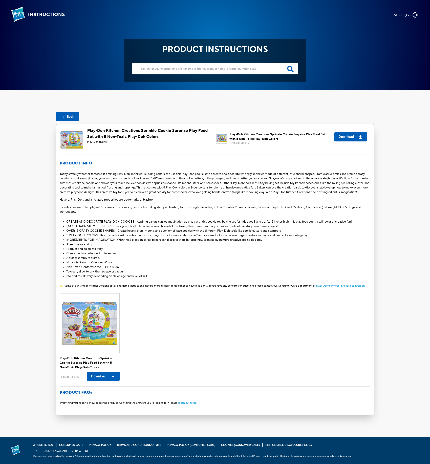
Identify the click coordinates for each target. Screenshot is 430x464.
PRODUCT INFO (76, 163)
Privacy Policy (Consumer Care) (191, 445)
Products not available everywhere (61, 451)
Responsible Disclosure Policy (288, 445)
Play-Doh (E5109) (97, 141)
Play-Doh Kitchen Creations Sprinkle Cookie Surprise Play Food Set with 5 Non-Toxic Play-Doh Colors (147, 133)
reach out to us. (187, 403)
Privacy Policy (100, 445)
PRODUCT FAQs (76, 392)
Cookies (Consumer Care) (240, 445)
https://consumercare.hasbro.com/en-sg (340, 285)
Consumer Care (71, 445)
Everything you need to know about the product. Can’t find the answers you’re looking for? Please (119, 403)
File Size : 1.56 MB (239, 142)
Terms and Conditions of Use (139, 445)
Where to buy (43, 445)
